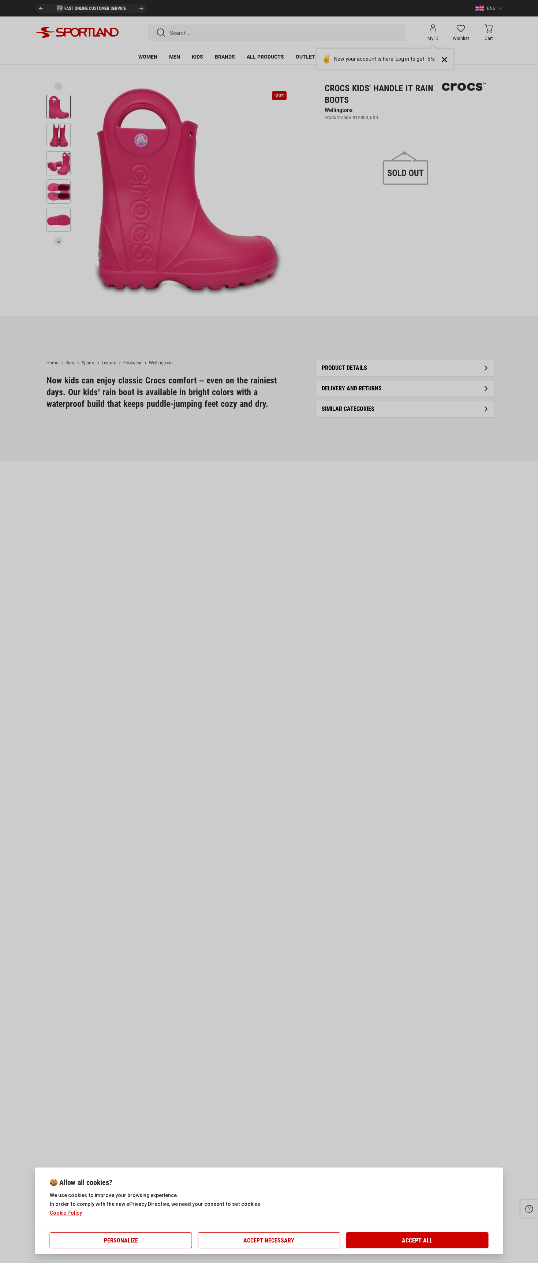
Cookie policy (66, 1213)
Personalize (121, 1240)
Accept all (417, 1240)
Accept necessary (268, 1240)
